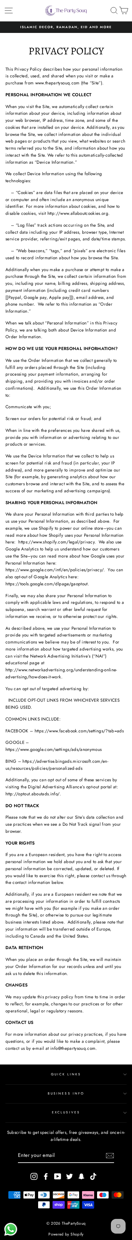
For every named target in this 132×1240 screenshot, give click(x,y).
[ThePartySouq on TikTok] (93, 1176)
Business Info (66, 1093)
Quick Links (66, 1074)
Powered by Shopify (65, 1234)
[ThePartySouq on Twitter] (69, 1176)
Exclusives (66, 1112)
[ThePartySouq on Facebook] (45, 1176)
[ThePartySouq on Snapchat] (81, 1176)
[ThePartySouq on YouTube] (57, 1176)
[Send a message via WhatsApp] (10, 1229)
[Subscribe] (110, 1155)
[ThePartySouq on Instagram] (33, 1176)
